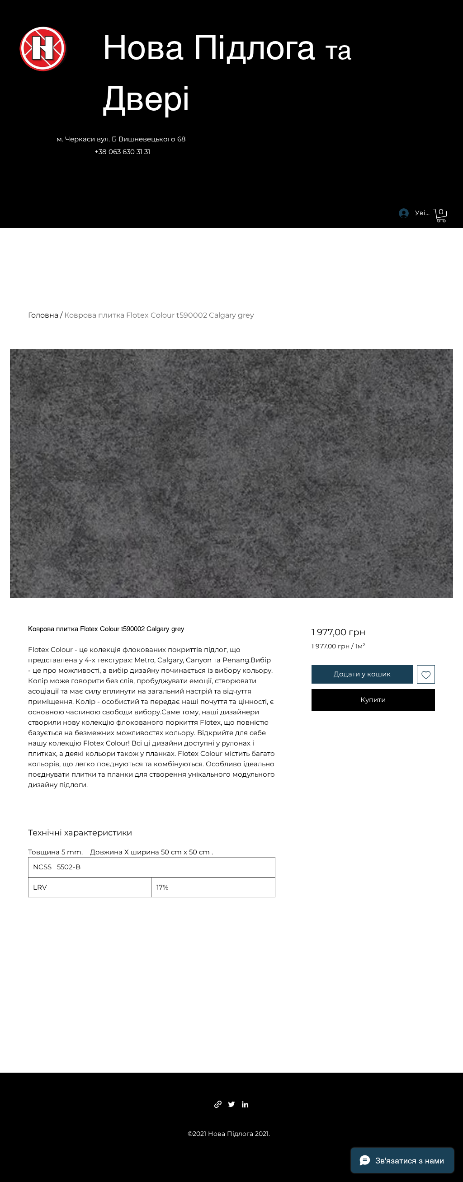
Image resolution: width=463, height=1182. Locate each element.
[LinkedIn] (245, 1104)
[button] (441, 215)
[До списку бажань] (426, 674)
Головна (43, 315)
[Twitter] (231, 1104)
